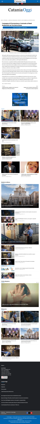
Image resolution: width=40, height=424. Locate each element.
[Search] (37, 1)
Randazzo (9, 83)
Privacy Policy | (19, 422)
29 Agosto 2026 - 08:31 (22, 220)
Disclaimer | (24, 422)
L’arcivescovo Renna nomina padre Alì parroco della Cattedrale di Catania (17, 205)
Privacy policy (3, 389)
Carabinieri (5, 83)
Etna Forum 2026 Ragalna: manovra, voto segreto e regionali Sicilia (28, 123)
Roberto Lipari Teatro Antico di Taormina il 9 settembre (24, 261)
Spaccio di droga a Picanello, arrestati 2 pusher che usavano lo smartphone (29, 324)
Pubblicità (3, 386)
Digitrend (19, 419)
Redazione (4, 29)
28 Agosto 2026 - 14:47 (8, 142)
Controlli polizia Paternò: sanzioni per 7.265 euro (23, 247)
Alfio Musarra (4, 305)
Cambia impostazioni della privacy (7, 391)
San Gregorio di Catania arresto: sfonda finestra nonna (13, 241)
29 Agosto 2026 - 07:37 (8, 206)
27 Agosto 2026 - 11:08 (22, 276)
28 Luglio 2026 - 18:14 (9, 305)
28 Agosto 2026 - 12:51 (8, 176)
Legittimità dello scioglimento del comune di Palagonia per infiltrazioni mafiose (10, 87)
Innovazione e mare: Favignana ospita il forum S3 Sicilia (24, 268)
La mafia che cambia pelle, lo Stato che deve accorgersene (14, 304)
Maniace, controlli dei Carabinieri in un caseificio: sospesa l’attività (9, 158)
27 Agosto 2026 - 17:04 (22, 269)
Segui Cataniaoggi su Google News (20, 27)
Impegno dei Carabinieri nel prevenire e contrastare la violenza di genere (31, 87)
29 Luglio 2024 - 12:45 (10, 29)
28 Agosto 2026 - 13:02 (8, 159)
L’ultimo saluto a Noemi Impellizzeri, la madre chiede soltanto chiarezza (29, 175)
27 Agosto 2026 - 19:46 (28, 176)
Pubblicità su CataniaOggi (10, 412)
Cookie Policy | (13, 422)
